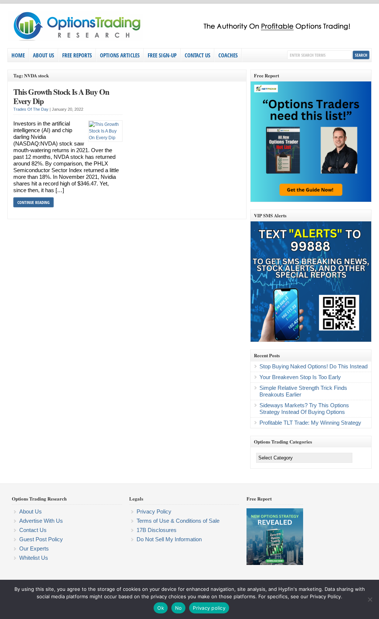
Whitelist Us (33, 558)
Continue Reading (33, 202)
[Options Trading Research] (183, 39)
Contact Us (197, 55)
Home (18, 55)
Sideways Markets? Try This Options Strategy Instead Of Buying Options (304, 408)
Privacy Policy (154, 511)
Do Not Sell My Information (169, 539)
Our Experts (34, 548)
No (178, 608)
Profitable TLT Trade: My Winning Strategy (310, 422)
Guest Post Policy (41, 539)
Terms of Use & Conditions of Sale (178, 521)
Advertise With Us (41, 521)
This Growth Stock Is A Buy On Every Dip (61, 96)
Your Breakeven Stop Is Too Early (300, 377)
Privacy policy (209, 608)
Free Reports (77, 55)
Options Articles (120, 55)
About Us (43, 55)
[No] (369, 599)
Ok (160, 608)
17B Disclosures (157, 530)
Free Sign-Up (162, 55)
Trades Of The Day (30, 109)
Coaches (228, 55)
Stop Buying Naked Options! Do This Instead (313, 366)
